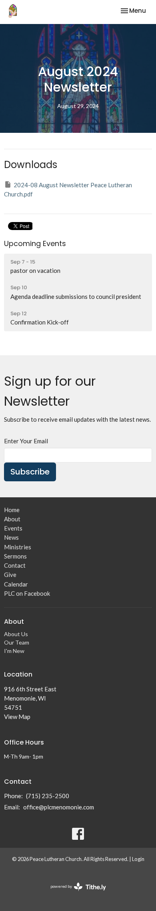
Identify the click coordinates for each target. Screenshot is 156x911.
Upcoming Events (35, 243)
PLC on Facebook (27, 593)
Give (10, 574)
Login (138, 859)
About (12, 519)
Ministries (17, 547)
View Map (17, 716)
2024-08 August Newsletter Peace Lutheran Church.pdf (68, 189)
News (11, 537)
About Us (16, 634)
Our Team (16, 642)
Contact (15, 565)
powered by (74, 893)
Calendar (16, 584)
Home (12, 509)
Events (13, 528)
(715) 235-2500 (47, 795)
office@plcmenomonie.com (58, 807)
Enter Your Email (26, 440)
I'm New (14, 650)
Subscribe (30, 471)
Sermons (15, 556)
